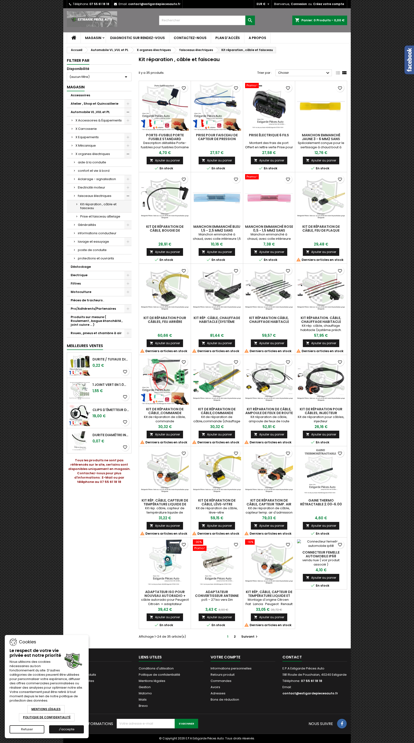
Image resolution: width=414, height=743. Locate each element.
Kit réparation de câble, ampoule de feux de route (269, 411)
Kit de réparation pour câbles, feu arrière (165, 319)
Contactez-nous (190, 37)
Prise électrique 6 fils (269, 135)
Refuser (27, 729)
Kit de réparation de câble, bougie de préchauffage (165, 230)
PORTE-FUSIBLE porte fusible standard (165, 137)
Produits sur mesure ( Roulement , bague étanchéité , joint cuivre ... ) (96, 321)
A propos (257, 37)
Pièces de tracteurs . (87, 300)
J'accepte (67, 729)
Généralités (87, 225)
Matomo (145, 693)
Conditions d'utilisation (156, 668)
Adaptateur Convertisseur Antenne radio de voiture (217, 595)
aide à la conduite (92, 162)
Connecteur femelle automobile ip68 (320, 554)
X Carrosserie (86, 128)
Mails (143, 699)
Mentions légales (152, 681)
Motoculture (81, 292)
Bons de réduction (225, 699)
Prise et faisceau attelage (100, 216)
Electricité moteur (91, 187)
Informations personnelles (231, 668)
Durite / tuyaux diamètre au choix (110, 359)
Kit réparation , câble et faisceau (98, 206)
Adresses (218, 693)
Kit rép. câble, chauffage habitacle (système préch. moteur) (217, 321)
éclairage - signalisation (97, 179)
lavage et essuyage (93, 241)
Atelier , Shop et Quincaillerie (94, 103)
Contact (292, 657)
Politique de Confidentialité (46, 717)
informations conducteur (97, 233)
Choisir (304, 73)
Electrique (79, 275)
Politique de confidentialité (159, 674)
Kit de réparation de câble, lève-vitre (217, 502)
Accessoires (80, 95)
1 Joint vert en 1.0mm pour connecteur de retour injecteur (110, 385)
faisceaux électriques (94, 196)
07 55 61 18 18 (99, 4)
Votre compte (225, 657)
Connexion (299, 4)
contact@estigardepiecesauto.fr (154, 4)
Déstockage (81, 266)
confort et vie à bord (93, 170)
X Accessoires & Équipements (98, 120)
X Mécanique (85, 145)
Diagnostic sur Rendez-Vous (137, 37)
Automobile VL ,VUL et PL (90, 112)
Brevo (143, 705)
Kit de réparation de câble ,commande (165, 411)
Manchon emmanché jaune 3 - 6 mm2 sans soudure (321, 139)
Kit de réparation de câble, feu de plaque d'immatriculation (321, 230)
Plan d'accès (227, 37)
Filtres (76, 283)
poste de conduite (92, 250)
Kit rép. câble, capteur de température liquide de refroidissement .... (165, 504)
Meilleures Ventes (85, 346)
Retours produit (223, 674)
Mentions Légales (46, 709)
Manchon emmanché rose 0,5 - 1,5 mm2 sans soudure (269, 230)
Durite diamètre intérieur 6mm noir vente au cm (110, 435)
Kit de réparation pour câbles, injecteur (321, 411)
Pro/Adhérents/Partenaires (93, 308)
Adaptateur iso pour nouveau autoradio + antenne (164, 595)
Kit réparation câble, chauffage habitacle (269, 319)
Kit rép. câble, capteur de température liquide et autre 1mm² (269, 595)
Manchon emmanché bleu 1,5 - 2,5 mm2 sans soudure (216, 230)
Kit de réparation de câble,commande (217, 411)
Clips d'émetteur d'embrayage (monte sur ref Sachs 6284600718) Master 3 (110, 410)
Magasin (93, 37)
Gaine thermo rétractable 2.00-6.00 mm (321, 504)
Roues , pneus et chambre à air (96, 333)
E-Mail (107, 477)
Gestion (145, 687)
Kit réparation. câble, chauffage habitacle (321, 319)
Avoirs (215, 687)
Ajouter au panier (165, 160)
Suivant (250, 636)
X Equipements (87, 137)
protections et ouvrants (96, 258)
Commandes (221, 681)
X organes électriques (92, 154)
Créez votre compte (328, 4)
